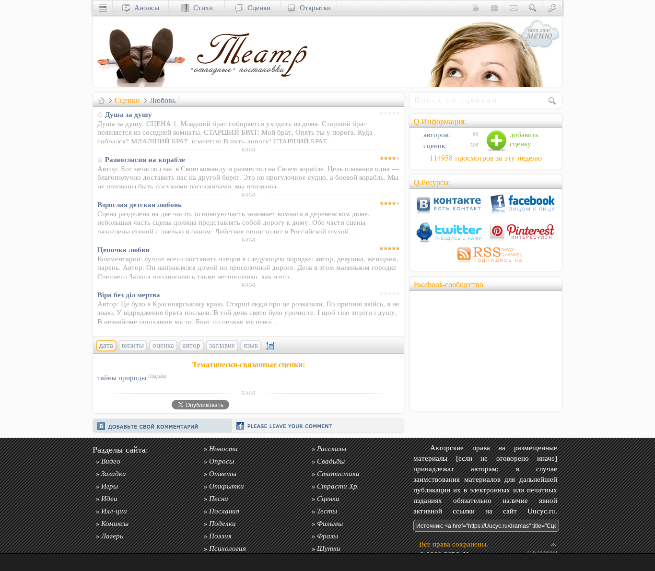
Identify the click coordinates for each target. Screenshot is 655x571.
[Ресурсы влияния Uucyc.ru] (101, 100)
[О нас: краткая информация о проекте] (475, 7)
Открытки (313, 7)
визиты (133, 345)
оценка (163, 345)
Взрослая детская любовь (139, 204)
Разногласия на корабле (145, 159)
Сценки (256, 7)
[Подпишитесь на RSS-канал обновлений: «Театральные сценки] (485, 263)
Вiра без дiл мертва (128, 294)
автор (191, 345)
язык (251, 345)
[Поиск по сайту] (533, 7)
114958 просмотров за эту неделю (486, 157)
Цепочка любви (123, 249)
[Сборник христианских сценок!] (249, 84)
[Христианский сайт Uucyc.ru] (141, 84)
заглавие (222, 345)
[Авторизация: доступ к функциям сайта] (552, 7)
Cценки (127, 100)
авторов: (435, 134)
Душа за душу (128, 114)
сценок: (434, 145)
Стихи (201, 7)
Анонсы (144, 7)
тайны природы (131, 377)
